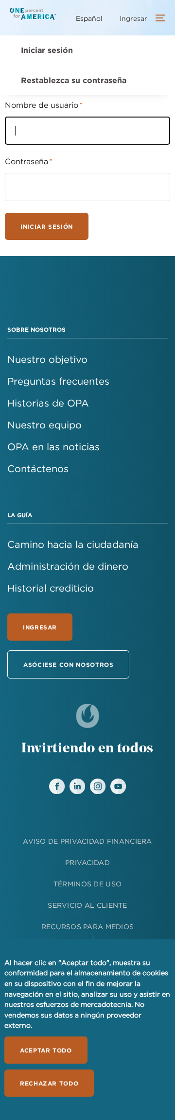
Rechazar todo (49, 1083)
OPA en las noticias (53, 447)
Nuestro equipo (44, 425)
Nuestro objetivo (47, 359)
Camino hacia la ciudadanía (73, 544)
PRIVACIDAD (87, 862)
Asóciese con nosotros (68, 664)
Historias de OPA (48, 403)
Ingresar (40, 627)
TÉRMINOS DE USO (87, 884)
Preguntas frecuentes (58, 381)
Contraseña (26, 161)
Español (89, 18)
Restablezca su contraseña (73, 80)
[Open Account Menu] (158, 19)
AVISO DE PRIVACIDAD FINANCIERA (87, 841)
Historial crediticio (50, 588)
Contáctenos (38, 468)
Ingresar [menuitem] (133, 18)
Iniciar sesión (47, 50)
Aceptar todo (46, 1050)
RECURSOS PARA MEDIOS (87, 926)
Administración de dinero (67, 566)
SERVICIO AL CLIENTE (87, 905)
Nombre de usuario (41, 105)
